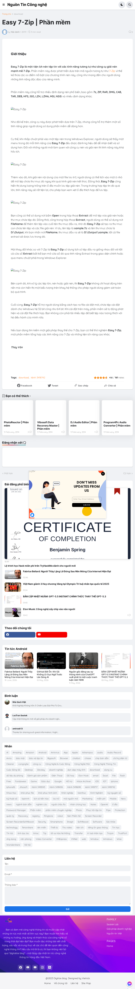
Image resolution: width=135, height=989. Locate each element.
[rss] (49, 967)
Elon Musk (84, 775)
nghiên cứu (41, 804)
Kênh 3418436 (56, 787)
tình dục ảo (23, 833)
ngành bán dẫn (24, 804)
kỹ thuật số (11, 798)
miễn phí (101, 798)
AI (7, 752)
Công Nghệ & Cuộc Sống (57, 764)
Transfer (78, 833)
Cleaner (10, 764)
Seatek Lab (112, 924)
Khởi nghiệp (67, 792)
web (84, 839)
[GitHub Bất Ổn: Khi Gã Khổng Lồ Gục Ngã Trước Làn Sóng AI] (51, 661)
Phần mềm (35, 810)
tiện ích (79, 827)
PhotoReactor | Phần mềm (16, 424)
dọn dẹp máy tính (76, 769)
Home (110, 945)
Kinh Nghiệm (96, 792)
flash (122, 775)
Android (42, 752)
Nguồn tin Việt (114, 933)
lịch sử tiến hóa (41, 798)
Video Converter (44, 839)
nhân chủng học (78, 804)
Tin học (116, 827)
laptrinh (25, 798)
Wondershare (13, 844)
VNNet (74, 839)
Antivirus (55, 752)
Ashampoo (87, 752)
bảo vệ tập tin (36, 758)
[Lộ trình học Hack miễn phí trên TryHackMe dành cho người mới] (68, 523)
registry (36, 816)
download (18, 14)
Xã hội (27, 844)
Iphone (114, 781)
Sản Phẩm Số (74, 816)
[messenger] (130, 984)
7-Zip (112, 71)
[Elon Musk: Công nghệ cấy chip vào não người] (13, 612)
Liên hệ (74, 983)
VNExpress (61, 839)
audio (100, 752)
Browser (64, 758)
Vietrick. (86, 978)
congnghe (23, 764)
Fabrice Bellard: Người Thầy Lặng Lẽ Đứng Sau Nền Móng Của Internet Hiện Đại (67, 571)
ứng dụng (11, 839)
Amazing (17, 752)
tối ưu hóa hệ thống (60, 833)
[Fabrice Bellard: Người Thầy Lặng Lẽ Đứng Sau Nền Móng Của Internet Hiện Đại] (13, 574)
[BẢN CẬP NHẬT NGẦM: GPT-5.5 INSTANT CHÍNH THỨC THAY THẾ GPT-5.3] (13, 599)
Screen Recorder (93, 816)
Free (8, 781)
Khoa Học (11, 792)
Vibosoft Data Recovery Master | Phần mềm (48, 425)
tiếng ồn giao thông (98, 827)
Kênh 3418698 (74, 787)
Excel (105, 775)
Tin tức (9, 833)
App (66, 752)
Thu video (67, 827)
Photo (79, 810)
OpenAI (104, 804)
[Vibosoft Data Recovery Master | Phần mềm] (51, 410)
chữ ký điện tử (120, 758)
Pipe (108, 810)
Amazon (30, 752)
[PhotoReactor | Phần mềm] (17, 410)
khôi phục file (27, 792)
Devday (41, 769)
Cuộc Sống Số (13, 769)
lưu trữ (56, 798)
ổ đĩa (114, 804)
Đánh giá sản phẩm (37, 775)
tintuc (36, 833)
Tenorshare (27, 827)
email (95, 775)
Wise (119, 839)
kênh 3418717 (91, 787)
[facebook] (20, 635)
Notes (93, 804)
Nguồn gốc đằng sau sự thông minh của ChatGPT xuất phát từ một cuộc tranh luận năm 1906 (83, 675)
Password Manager (16, 810)
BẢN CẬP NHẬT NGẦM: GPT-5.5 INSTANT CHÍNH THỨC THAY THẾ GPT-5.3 (64, 596)
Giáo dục (45, 781)
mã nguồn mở (71, 798)
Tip (44, 833)
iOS (97, 781)
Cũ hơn (127, 473)
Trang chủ (6, 14)
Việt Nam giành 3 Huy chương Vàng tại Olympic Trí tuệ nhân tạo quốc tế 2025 (66, 583)
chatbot (76, 758)
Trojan (110, 833)
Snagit (70, 821)
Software (97, 821)
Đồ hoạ (70, 775)
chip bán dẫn (102, 758)
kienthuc (82, 792)
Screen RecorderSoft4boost (20, 821)
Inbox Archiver (84, 781)
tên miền (41, 827)
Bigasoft (51, 758)
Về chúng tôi (60, 983)
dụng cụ (108, 769)
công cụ (37, 764)
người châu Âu (58, 804)
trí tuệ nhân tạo (95, 833)
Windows (107, 839)
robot (60, 816)
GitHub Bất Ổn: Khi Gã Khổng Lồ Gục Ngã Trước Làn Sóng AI (49, 674)
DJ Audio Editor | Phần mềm (83, 424)
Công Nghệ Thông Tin (105, 764)
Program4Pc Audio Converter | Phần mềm (117, 424)
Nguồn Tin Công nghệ (27, 4)
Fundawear (20, 781)
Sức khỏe (110, 821)
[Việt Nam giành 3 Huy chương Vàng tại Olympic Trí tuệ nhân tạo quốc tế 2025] (13, 587)
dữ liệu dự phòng (14, 775)
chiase (88, 758)
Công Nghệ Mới (82, 764)
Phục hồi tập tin (94, 810)
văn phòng (25, 839)
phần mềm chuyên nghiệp (59, 810)
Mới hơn (8, 473)
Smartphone (56, 821)
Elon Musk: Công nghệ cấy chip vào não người (49, 609)
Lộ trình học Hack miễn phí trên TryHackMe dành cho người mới (40, 565)
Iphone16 (10, 787)
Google (58, 781)
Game (34, 781)
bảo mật (20, 758)
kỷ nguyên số (114, 792)
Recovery (23, 816)
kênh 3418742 (38, 377)
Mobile (113, 798)
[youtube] (51, 635)
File (114, 775)
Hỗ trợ (69, 781)
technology (11, 827)
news (9, 804)
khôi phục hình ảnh (47, 792)
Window (94, 839)
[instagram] (42, 967)
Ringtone (48, 816)
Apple (75, 752)
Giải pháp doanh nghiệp (119, 928)
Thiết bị (54, 827)
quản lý (10, 816)
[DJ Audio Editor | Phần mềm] (84, 410)
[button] (4, 4)
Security (42, 821)
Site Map (86, 983)
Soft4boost (83, 821)
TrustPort (122, 833)
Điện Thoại (57, 775)
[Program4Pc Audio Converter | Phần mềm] (117, 410)
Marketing (87, 798)
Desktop (29, 769)
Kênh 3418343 (38, 787)
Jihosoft (23, 787)
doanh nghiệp (56, 769)
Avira (9, 758)
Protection (120, 810)
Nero (123, 798)
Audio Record (114, 752)
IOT (105, 781)
